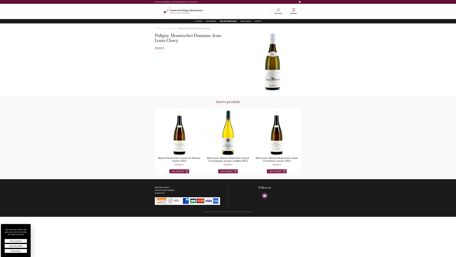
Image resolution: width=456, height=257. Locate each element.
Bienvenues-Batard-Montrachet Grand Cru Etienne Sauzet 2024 (277, 159)
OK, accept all (15, 241)
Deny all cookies (16, 246)
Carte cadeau (245, 21)
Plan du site (160, 193)
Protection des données (165, 190)
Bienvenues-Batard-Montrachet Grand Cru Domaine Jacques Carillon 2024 (228, 159)
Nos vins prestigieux (229, 21)
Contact (258, 21)
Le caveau (198, 21)
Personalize (16, 251)
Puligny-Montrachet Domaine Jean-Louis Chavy (194, 28)
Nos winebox (211, 21)
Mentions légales (162, 187)
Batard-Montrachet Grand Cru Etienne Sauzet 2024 (179, 159)
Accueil (157, 28)
